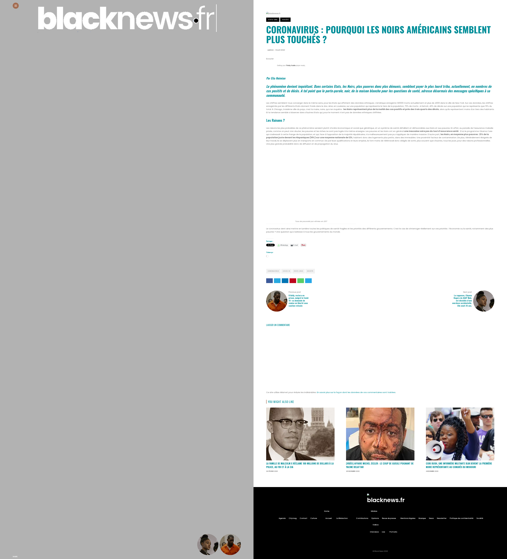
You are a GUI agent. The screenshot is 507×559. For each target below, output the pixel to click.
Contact (303, 518)
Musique (422, 518)
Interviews (374, 532)
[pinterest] (37, 556)
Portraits (393, 532)
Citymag (293, 518)
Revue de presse (389, 518)
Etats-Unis (272, 19)
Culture (313, 518)
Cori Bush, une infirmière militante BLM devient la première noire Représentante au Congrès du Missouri (459, 465)
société (310, 271)
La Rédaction (342, 518)
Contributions (362, 518)
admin (270, 50)
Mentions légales (407, 518)
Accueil (328, 518)
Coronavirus (273, 271)
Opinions (375, 518)
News (431, 518)
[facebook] (20, 556)
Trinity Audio (290, 65)
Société (285, 19)
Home (326, 511)
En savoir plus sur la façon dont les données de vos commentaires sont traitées (356, 392)
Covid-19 (286, 271)
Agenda (282, 518)
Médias (374, 511)
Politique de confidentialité (461, 518)
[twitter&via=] (26, 556)
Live (383, 532)
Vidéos (376, 524)
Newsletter (442, 518)
